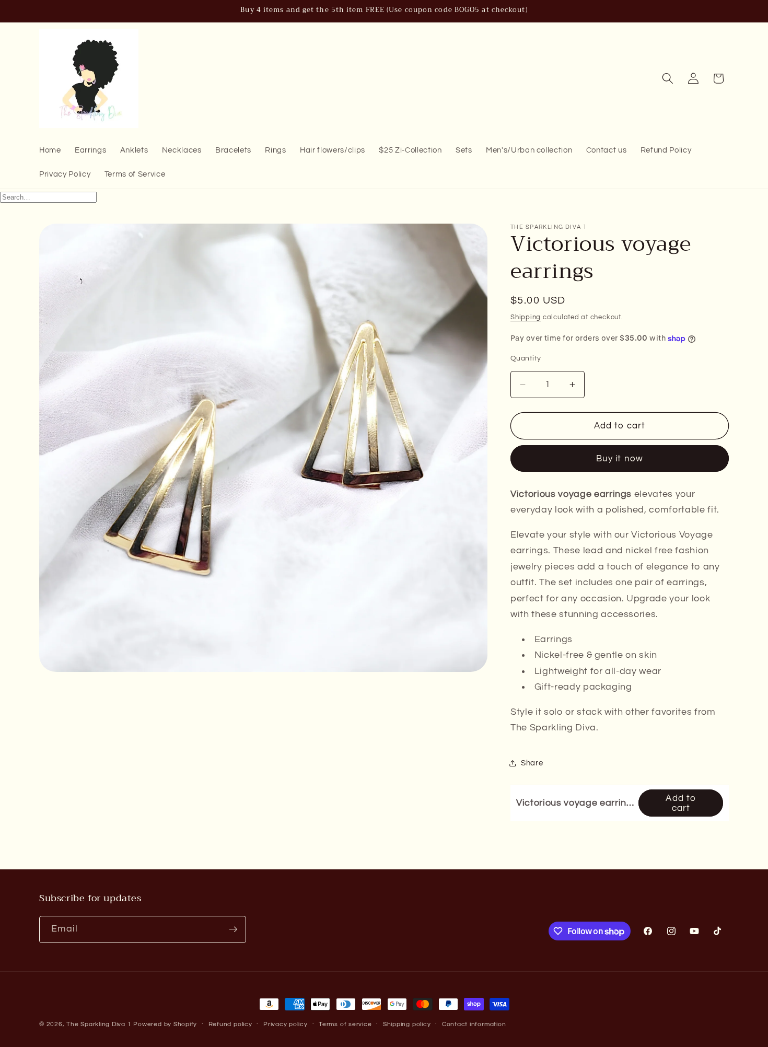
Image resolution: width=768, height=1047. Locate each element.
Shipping (525, 317)
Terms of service (345, 1024)
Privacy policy (285, 1024)
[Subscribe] (233, 929)
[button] (667, 78)
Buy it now (619, 459)
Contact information (474, 1024)
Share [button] (532, 763)
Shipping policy (407, 1024)
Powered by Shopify (165, 1024)
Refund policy (230, 1024)
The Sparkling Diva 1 (99, 1024)
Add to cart (681, 802)
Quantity (525, 359)
